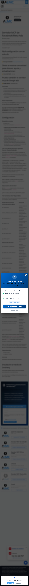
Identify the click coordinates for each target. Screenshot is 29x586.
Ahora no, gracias (14, 310)
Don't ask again (18, 583)
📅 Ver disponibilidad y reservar (14, 306)
